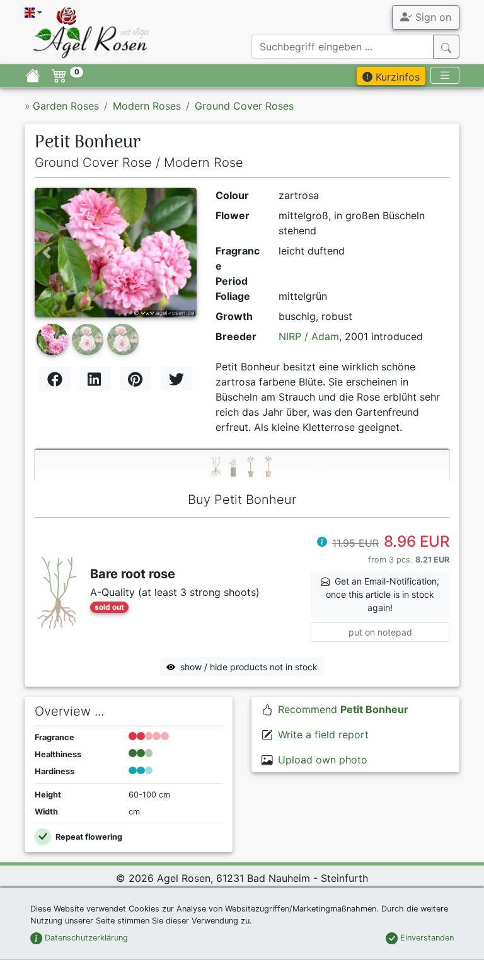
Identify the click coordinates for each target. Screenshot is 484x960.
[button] (47, 252)
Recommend (343, 709)
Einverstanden (426, 937)
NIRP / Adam (309, 336)
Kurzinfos (396, 77)
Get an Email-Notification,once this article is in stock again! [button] (382, 594)
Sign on (431, 17)
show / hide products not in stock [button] (249, 666)
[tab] (242, 466)
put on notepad (380, 632)
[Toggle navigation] (444, 75)
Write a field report (323, 734)
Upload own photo (322, 759)
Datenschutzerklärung (85, 937)
